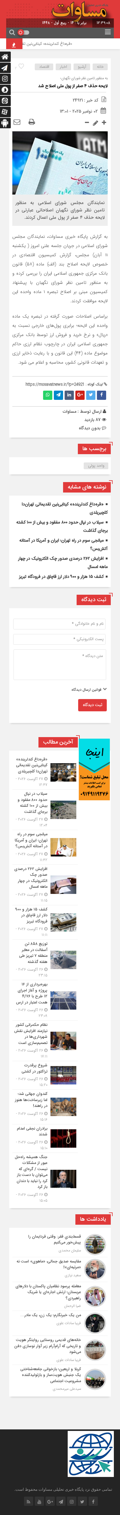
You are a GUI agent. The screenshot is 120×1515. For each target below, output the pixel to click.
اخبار (63, 67)
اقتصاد (44, 67)
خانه (100, 67)
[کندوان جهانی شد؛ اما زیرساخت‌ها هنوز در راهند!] (45, 1107)
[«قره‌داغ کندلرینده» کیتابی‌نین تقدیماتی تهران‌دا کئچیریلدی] (45, 772)
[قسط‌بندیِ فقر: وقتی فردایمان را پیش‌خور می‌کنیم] (60, 1244)
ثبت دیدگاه (92, 705)
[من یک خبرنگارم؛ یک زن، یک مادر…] (60, 1323)
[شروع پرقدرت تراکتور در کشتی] (45, 1075)
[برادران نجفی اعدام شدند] (45, 1138)
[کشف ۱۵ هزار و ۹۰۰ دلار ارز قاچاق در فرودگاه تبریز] (45, 922)
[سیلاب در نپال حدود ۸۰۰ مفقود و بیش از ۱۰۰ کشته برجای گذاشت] (45, 810)
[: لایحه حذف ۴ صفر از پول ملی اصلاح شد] (17, 122)
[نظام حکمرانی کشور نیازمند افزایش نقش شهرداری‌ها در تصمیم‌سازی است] (45, 1041)
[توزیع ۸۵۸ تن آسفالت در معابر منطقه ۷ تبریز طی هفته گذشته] (45, 960)
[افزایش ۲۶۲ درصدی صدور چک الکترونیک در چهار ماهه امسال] (45, 885)
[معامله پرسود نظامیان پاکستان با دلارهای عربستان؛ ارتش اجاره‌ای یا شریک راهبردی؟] (60, 1296)
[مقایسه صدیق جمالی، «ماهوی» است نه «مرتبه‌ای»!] (60, 1269)
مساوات (69, 411)
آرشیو (82, 67)
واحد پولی (96, 465)
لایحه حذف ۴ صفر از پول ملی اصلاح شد (73, 86)
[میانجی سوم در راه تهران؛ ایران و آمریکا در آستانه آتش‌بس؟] (45, 847)
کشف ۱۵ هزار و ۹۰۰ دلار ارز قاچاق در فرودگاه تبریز (61, 577)
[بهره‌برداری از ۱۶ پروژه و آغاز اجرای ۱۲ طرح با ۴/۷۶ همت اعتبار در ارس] (45, 1000)
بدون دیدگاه (90, 428)
